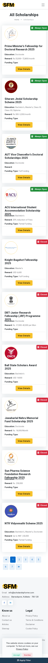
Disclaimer (30, 624)
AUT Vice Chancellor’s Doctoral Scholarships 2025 (24, 156)
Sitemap (5, 628)
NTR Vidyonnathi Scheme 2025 (24, 524)
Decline (27, 655)
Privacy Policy (32, 616)
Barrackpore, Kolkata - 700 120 (25, 596)
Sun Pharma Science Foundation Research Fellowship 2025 (18, 474)
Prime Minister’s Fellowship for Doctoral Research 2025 (24, 48)
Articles (5, 624)
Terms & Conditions (34, 620)
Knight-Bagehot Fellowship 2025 (21, 261)
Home (16, 20)
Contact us (7, 620)
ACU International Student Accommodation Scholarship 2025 (22, 210)
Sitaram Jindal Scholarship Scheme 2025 (21, 100)
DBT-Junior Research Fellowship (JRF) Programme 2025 (22, 316)
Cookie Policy (32, 628)
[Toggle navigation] (43, 5)
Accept (16, 655)
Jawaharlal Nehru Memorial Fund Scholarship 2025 (21, 419)
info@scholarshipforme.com (21, 592)
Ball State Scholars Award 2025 (21, 367)
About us (6, 616)
